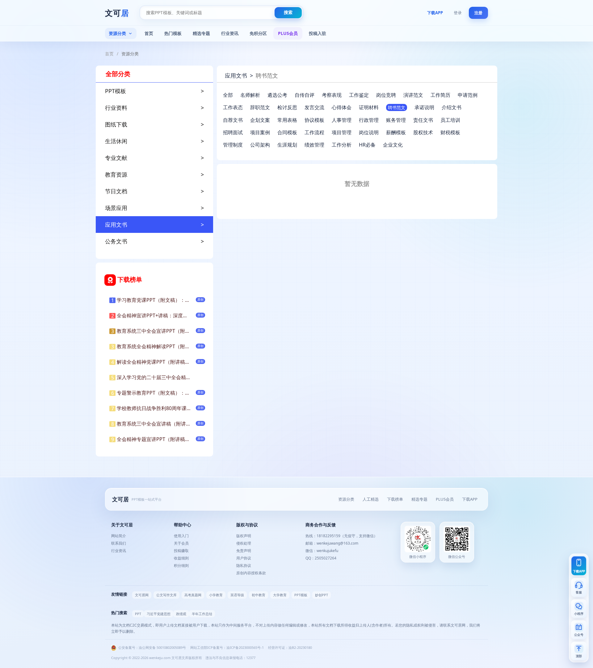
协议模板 (314, 120)
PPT (138, 613)
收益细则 (181, 558)
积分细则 (181, 565)
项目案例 (260, 132)
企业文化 (393, 144)
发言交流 (314, 107)
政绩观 (181, 613)
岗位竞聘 (386, 95)
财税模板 (450, 132)
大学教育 (280, 595)
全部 (228, 95)
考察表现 (332, 95)
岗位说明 (369, 132)
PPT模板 (300, 595)
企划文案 (260, 120)
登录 (458, 12)
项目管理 (341, 132)
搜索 (288, 12)
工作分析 (341, 144)
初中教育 (258, 595)
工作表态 (233, 107)
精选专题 (201, 33)
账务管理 (396, 120)
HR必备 (367, 144)
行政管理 (369, 120)
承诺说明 (424, 107)
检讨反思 (287, 107)
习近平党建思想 (158, 613)
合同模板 (287, 132)
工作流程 (314, 132)
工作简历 (440, 95)
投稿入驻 (317, 33)
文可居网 (142, 595)
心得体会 (341, 107)
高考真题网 (192, 595)
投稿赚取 (181, 550)
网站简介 (118, 535)
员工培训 (450, 120)
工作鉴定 (359, 95)
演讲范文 (413, 95)
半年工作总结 (202, 613)
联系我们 (118, 543)
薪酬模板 (396, 132)
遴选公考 (277, 95)
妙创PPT (321, 595)
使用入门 (181, 535)
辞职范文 (260, 107)
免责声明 (243, 550)
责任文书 (423, 120)
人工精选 (371, 499)
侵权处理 (243, 543)
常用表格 (287, 120)
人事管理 (341, 120)
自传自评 (304, 95)
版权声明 (243, 535)
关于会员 (181, 543)
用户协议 (243, 558)
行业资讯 (229, 33)
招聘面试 (233, 132)
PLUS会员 (288, 33)
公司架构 (260, 144)
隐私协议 (243, 565)
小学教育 (216, 595)
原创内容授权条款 (251, 573)
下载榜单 (395, 499)
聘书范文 (396, 107)
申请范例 (467, 95)
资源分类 (117, 33)
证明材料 (369, 107)
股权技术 (423, 132)
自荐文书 (233, 120)
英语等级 (237, 595)
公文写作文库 (166, 595)
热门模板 (173, 33)
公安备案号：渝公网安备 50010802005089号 (151, 647)
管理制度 (233, 144)
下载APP (435, 12)
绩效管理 (314, 144)
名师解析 (250, 95)
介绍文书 (451, 107)
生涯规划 (287, 144)
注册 (478, 12)
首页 (149, 33)
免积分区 (258, 33)
